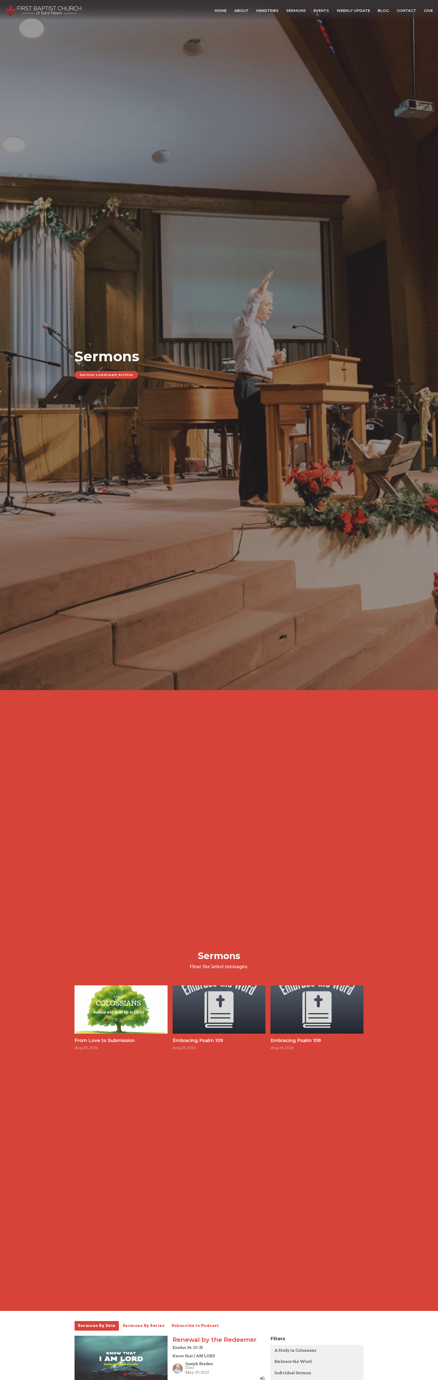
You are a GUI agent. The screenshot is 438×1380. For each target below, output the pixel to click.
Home (221, 10)
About (241, 10)
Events (321, 10)
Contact (406, 10)
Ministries (267, 10)
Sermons (296, 10)
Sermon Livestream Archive (106, 375)
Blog (383, 10)
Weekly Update (353, 10)
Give (428, 10)
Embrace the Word (293, 1361)
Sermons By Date (97, 1325)
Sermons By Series (144, 1325)
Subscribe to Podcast (195, 1325)
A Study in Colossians (295, 1350)
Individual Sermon (293, 1373)
